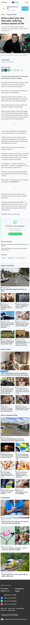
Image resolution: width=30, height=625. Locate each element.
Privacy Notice (20, 608)
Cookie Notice (11, 610)
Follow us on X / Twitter (10, 595)
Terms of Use (11, 608)
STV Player (4, 588)
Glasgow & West (11, 14)
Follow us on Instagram (10, 604)
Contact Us (3, 610)
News (3, 14)
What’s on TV (5, 591)
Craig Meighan (5, 60)
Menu (5, 2)
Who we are (4, 608)
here (18, 214)
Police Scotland (21, 258)
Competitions (19, 588)
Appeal (17, 591)
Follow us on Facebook (10, 598)
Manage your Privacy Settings (10, 615)
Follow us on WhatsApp (10, 601)
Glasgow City (11, 258)
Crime (3, 258)
